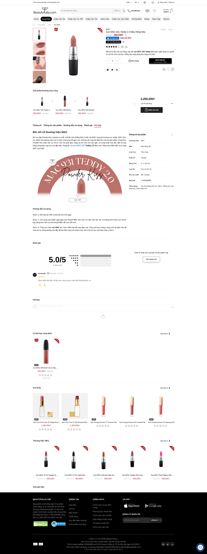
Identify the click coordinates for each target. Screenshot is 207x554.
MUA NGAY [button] (160, 61)
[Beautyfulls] (34, 25)
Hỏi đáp (97, 125)
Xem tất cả (164, 334)
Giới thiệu (72, 505)
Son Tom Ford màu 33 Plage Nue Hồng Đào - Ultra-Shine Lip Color (58, 422)
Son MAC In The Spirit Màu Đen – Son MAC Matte (84, 475)
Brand (146, 19)
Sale (57, 340)
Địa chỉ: (84, 542)
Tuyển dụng (73, 516)
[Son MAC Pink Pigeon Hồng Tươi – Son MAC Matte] (161, 459)
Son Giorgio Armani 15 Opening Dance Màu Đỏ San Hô (168, 422)
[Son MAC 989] (46, 352)
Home (36, 19)
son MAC (77, 146)
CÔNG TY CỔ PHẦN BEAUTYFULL (103, 539)
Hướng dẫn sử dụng (72, 125)
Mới (56, 29)
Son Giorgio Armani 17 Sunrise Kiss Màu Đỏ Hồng (109, 422)
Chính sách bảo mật (101, 527)
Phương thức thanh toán (102, 511)
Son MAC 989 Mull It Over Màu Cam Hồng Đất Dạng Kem (54, 368)
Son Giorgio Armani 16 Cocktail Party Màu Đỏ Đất (137, 422)
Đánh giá (88, 125)
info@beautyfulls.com (132, 547)
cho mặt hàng (146, 103)
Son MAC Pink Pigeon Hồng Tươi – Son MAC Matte (171, 475)
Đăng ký (171, 2)
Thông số (37, 125)
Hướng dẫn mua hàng (77, 524)
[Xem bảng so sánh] (172, 69)
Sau (170, 29)
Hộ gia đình (136, 19)
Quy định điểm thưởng (77, 520)
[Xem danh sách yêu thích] (168, 69)
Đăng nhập (163, 2)
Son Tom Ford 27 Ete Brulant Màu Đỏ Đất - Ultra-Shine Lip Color (86, 422)
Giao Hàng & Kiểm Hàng (102, 519)
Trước (163, 29)
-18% (100, 29)
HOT (36, 340)
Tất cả (116, 11)
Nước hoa (105, 19)
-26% (57, 448)
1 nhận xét (46, 378)
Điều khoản (73, 513)
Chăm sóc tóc (92, 19)
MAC (108, 29)
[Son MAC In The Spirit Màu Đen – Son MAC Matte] (75, 459)
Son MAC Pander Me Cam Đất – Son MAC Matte (141, 475)
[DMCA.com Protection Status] (41, 524)
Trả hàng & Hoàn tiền (101, 523)
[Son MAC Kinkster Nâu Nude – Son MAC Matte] (103, 459)
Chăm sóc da (59, 19)
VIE (136, 2)
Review (166, 19)
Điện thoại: (105, 547)
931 (83, 146)
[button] (153, 2)
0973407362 (135, 11)
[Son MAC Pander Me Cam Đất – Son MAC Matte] (132, 459)
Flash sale (156, 19)
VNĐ (127, 2)
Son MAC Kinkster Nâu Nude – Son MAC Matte (111, 475)
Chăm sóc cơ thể (75, 19)
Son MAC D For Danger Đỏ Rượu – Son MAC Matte (56, 475)
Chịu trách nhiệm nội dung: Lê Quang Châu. (83, 547)
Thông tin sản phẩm (52, 125)
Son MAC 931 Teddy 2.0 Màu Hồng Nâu (48, 110)
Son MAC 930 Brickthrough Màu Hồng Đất (94, 110)
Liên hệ (71, 509)
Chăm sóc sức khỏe (120, 19)
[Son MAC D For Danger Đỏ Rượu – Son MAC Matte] (46, 459)
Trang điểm (46, 19)
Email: (121, 547)
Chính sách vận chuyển (102, 515)
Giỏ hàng (135, 61)
